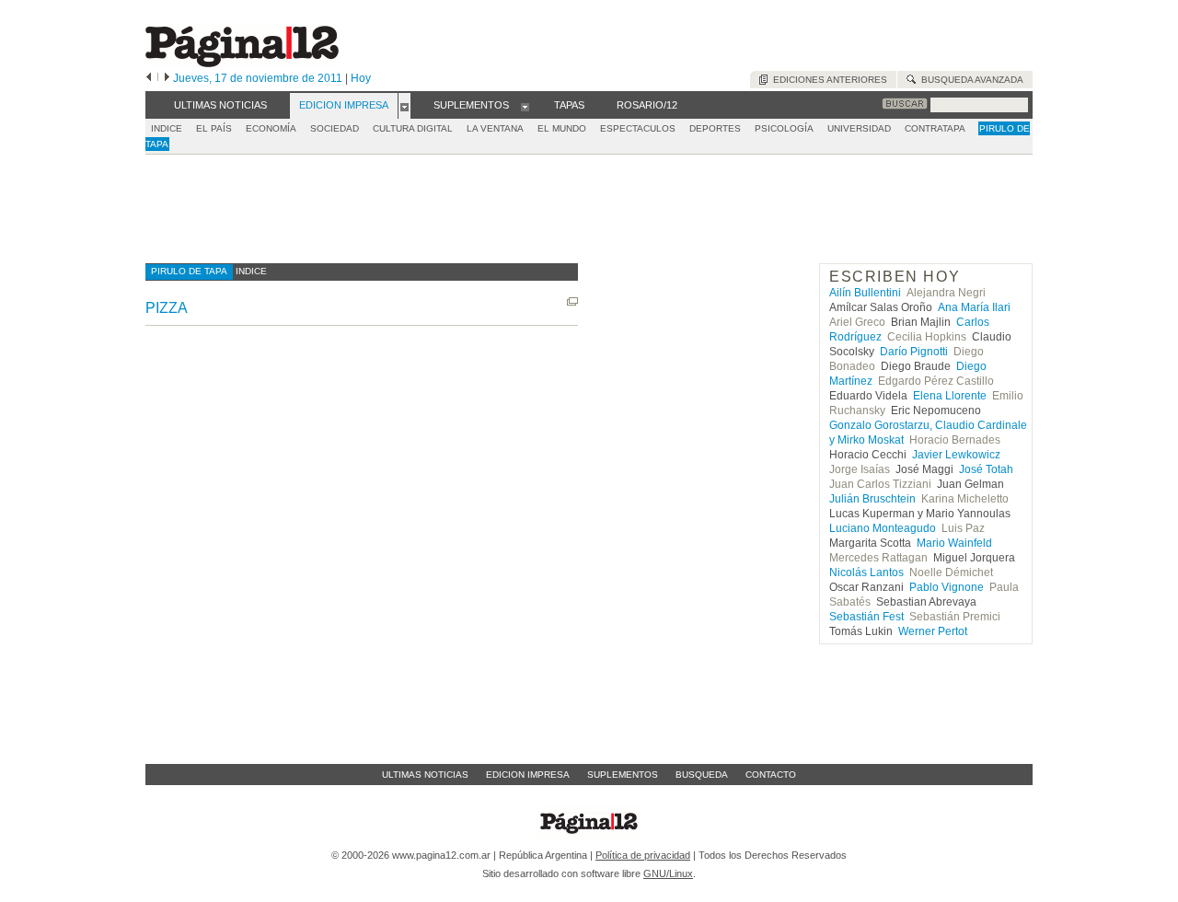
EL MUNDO (561, 128)
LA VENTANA (495, 128)
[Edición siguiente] (167, 78)
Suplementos (622, 774)
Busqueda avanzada (969, 80)
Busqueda (702, 774)
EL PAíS (214, 128)
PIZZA (166, 308)
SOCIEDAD (334, 128)
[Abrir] (404, 106)
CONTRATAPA (935, 128)
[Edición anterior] (148, 78)
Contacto (770, 774)
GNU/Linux (668, 873)
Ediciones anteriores (827, 80)
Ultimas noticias (425, 774)
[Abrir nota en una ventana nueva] (572, 301)
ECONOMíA (271, 128)
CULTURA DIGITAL (413, 128)
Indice (166, 128)
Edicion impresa (528, 774)
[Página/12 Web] (242, 63)
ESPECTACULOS (638, 128)
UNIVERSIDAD (859, 128)
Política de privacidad (642, 855)
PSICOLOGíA (784, 128)
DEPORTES (715, 128)
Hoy (361, 78)
